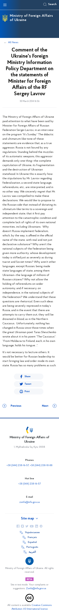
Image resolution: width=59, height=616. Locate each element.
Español (32, 542)
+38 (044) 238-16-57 (29, 484)
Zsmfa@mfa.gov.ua (36, 588)
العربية (32, 552)
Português (32, 547)
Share (27, 376)
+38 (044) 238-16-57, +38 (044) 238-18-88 (29, 465)
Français (32, 537)
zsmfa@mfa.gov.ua (29, 502)
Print (27, 391)
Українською (32, 532)
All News (13, 42)
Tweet (28, 384)
